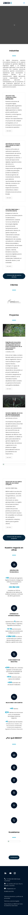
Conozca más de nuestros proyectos (14, 537)
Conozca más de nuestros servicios (14, 276)
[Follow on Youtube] (10, 873)
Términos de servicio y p (10, 896)
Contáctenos (14, 857)
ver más (8, 130)
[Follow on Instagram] (15, 873)
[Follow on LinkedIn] (5, 873)
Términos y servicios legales (11, 901)
